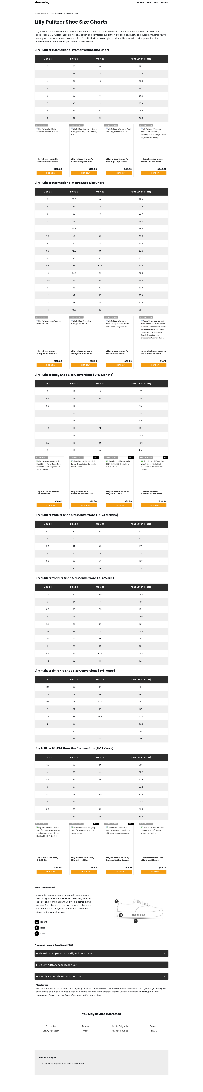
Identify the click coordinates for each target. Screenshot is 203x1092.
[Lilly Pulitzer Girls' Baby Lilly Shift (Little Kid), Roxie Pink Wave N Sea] (119, 474)
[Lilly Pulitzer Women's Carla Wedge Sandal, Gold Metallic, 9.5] (84, 142)
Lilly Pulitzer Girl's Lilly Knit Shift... (47, 859)
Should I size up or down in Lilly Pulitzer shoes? (65, 953)
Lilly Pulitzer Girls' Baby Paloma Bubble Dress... (117, 859)
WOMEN (140, 2)
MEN (149, 2)
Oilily (85, 1030)
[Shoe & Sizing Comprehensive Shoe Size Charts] (42, 2)
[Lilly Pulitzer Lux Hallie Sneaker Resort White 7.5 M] (49, 142)
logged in (58, 1063)
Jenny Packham (51, 1030)
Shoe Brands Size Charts (44, 13)
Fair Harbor (51, 1026)
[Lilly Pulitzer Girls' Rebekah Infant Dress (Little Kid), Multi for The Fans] (84, 474)
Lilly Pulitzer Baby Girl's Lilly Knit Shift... (48, 492)
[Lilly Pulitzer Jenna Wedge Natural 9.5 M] (49, 334)
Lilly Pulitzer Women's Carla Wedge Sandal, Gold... (82, 160)
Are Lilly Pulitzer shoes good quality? (60, 976)
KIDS (156, 2)
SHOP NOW (50, 173)
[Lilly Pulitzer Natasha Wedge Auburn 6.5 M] (84, 334)
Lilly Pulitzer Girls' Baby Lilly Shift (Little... (117, 492)
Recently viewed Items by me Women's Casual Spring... (153, 352)
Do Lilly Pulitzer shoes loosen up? (58, 965)
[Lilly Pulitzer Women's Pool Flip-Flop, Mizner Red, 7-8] (119, 142)
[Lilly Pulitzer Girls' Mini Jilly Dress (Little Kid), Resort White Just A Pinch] (153, 840)
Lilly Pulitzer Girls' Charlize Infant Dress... (152, 492)
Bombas (154, 1026)
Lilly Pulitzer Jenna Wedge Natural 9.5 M (47, 352)
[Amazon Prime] (59, 165)
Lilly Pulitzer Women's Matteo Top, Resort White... (117, 352)
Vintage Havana (120, 1030)
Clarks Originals (120, 1026)
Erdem (85, 1026)
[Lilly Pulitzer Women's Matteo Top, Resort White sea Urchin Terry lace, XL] (119, 334)
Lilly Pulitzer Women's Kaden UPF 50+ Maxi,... (152, 160)
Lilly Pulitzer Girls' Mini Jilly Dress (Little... (152, 859)
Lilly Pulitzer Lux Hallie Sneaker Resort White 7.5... (47, 160)
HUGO (154, 1030)
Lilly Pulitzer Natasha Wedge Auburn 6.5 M (81, 352)
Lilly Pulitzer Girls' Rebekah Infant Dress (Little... (82, 492)
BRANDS (164, 2)
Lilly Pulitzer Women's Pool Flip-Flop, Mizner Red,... (117, 160)
